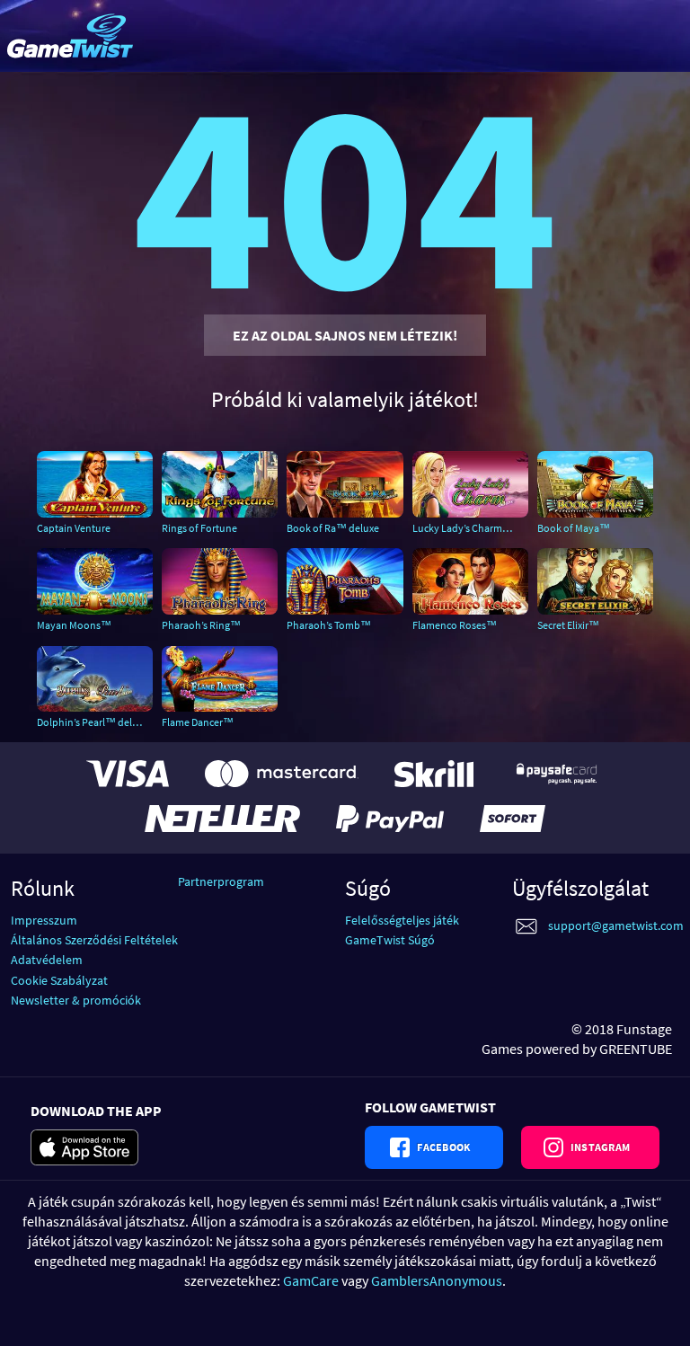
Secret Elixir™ (568, 625)
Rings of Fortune (199, 528)
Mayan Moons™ (74, 625)
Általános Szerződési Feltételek (94, 940)
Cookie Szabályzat (59, 980)
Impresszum (44, 920)
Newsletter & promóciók (76, 1000)
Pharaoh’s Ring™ (201, 625)
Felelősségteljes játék (402, 920)
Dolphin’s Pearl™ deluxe (92, 722)
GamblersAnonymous (436, 1280)
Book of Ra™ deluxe (333, 528)
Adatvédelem (47, 960)
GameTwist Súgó (390, 940)
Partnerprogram (221, 881)
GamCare (311, 1280)
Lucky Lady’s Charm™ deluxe (470, 528)
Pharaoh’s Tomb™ (329, 625)
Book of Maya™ (573, 528)
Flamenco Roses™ (454, 625)
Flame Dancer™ (198, 722)
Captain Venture (74, 528)
